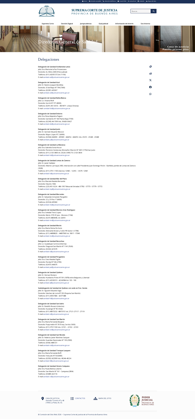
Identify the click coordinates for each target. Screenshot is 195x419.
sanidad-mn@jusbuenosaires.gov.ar (56, 220)
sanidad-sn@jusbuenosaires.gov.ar (56, 345)
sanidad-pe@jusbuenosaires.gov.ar (56, 267)
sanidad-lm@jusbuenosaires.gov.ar (56, 155)
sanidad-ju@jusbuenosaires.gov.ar (56, 140)
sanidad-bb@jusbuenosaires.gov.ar (56, 108)
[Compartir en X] (150, 80)
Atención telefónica (110, 1)
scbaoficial (132, 1)
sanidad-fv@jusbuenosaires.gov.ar (56, 298)
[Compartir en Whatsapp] (150, 94)
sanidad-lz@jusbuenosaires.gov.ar (56, 173)
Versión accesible (95, 1)
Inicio (85, 1)
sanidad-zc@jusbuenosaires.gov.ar (56, 376)
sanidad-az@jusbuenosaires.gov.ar (56, 93)
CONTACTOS (80, 398)
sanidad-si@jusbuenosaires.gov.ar (56, 251)
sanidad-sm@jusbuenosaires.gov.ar (56, 330)
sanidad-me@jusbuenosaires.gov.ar (56, 205)
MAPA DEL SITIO (105, 398)
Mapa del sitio (151, 1)
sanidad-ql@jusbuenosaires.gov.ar (56, 283)
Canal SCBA (122, 1)
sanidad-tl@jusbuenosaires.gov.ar (56, 361)
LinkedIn (141, 1)
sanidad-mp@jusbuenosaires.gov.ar (56, 189)
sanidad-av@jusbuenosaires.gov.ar (56, 77)
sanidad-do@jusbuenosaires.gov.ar (56, 124)
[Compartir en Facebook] (150, 87)
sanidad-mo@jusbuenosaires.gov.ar (56, 236)
